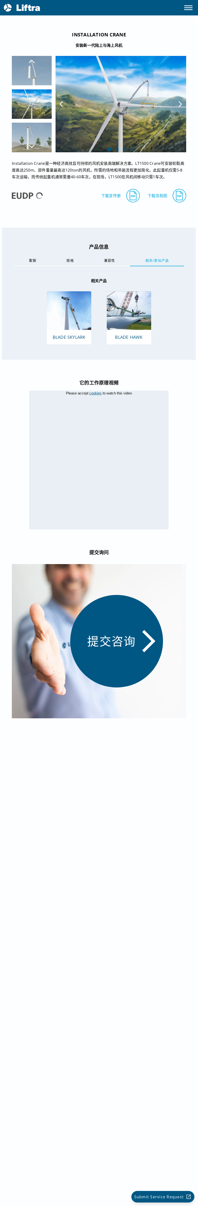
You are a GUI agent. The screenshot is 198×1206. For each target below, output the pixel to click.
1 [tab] (109, 149)
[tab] (32, 260)
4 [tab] (132, 149)
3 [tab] (125, 149)
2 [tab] (117, 149)
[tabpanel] (121, 104)
